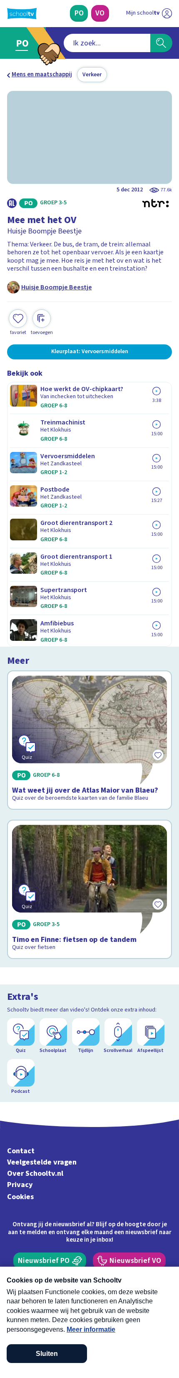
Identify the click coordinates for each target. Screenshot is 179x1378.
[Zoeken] (161, 43)
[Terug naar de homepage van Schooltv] (22, 13)
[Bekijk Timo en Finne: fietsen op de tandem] (89, 889)
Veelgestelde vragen (42, 1162)
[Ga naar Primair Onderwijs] (24, 43)
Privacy (20, 1185)
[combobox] (107, 43)
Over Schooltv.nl (35, 1173)
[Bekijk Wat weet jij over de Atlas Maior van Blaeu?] (89, 740)
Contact (21, 1151)
